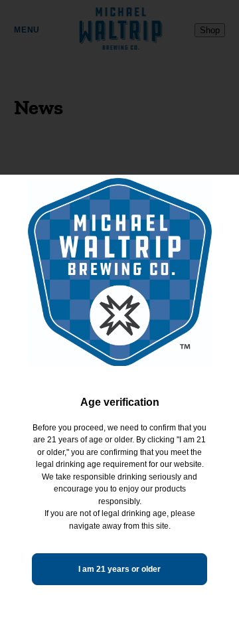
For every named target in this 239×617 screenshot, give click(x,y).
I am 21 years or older (119, 569)
